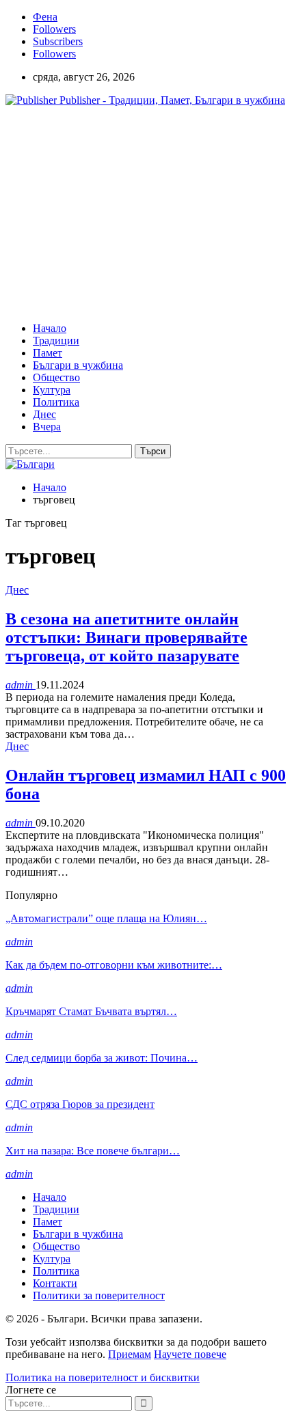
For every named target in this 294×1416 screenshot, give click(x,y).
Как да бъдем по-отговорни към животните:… (113, 965)
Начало (49, 328)
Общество (56, 377)
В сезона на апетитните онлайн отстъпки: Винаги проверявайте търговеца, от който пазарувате (126, 637)
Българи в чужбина (78, 365)
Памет (47, 353)
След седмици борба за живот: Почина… (101, 1058)
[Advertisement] (120, 213)
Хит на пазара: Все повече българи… (92, 1150)
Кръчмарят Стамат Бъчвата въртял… (91, 1011)
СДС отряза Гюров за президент (80, 1104)
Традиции (56, 340)
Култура (51, 389)
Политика (56, 402)
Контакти (55, 1283)
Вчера (47, 426)
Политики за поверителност (99, 1295)
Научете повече (190, 1354)
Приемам (129, 1354)
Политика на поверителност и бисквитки (102, 1377)
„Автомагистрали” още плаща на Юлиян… (106, 918)
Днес (44, 414)
